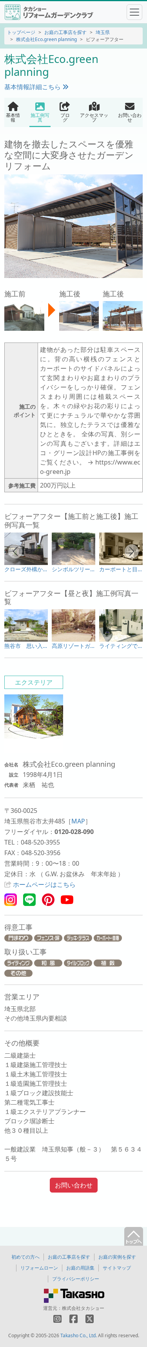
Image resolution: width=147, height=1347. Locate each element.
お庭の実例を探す (117, 1257)
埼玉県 (103, 32)
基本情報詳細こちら (33, 87)
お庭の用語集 (80, 1267)
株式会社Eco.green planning (46, 39)
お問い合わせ (74, 1185)
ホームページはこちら (44, 884)
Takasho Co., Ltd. (78, 1335)
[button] (15, 551)
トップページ (21, 32)
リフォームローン (39, 1267)
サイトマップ (117, 1267)
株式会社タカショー (83, 1308)
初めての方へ (25, 1257)
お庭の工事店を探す (65, 32)
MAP (78, 821)
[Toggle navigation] (134, 12)
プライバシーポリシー (75, 1278)
